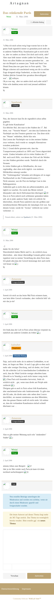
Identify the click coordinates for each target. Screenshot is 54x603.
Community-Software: (27, 599)
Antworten (39, 575)
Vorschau (14, 575)
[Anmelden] (43, 3)
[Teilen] (48, 22)
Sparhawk (27, 217)
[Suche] (36, 3)
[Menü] (50, 3)
